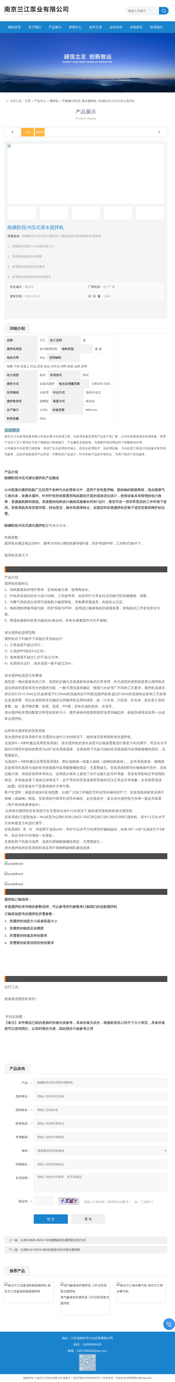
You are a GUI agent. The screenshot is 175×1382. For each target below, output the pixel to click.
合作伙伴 (115, 27)
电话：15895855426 (87, 1344)
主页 (28, 101)
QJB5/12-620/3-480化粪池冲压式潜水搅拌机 (50, 1249)
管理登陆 (132, 1377)
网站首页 (14, 27)
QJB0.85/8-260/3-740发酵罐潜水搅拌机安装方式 (53, 1240)
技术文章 (95, 27)
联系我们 (156, 27)
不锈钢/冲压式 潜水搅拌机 (79, 101)
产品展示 (55, 27)
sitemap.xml (145, 1377)
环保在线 (121, 1377)
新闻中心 (75, 27)
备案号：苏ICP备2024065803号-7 (82, 1377)
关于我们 (34, 27)
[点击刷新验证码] (69, 1201)
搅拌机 (54, 101)
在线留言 (136, 27)
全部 (27, 132)
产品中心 (40, 101)
